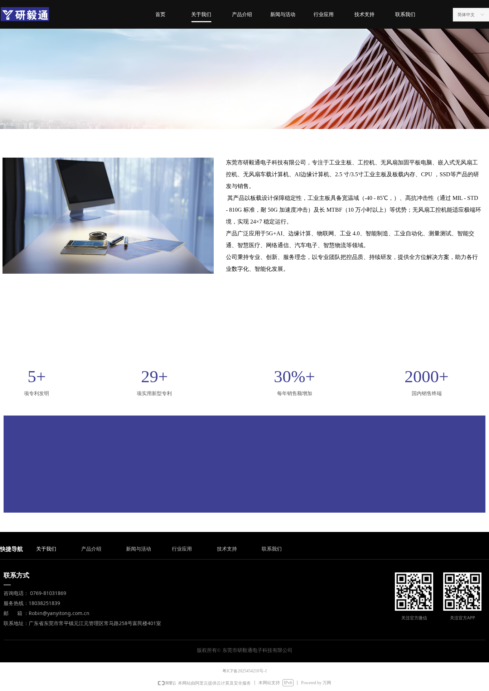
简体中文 (466, 14)
